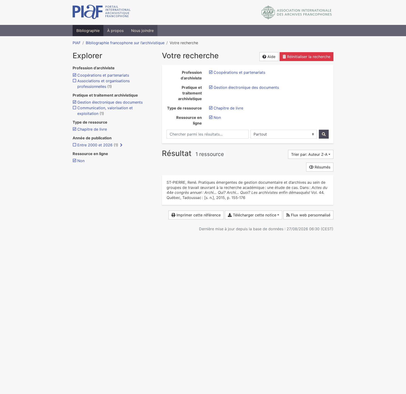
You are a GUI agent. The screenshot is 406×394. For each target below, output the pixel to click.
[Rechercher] (324, 134)
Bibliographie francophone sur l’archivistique (125, 42)
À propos (115, 30)
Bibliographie (88, 30)
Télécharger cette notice (254, 215)
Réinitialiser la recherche (308, 56)
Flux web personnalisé (310, 215)
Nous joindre (142, 30)
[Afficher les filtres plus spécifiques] (121, 145)
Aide (270, 56)
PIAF (77, 42)
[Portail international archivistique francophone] (102, 12)
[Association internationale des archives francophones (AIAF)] (296, 12)
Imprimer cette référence (198, 215)
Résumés (321, 167)
